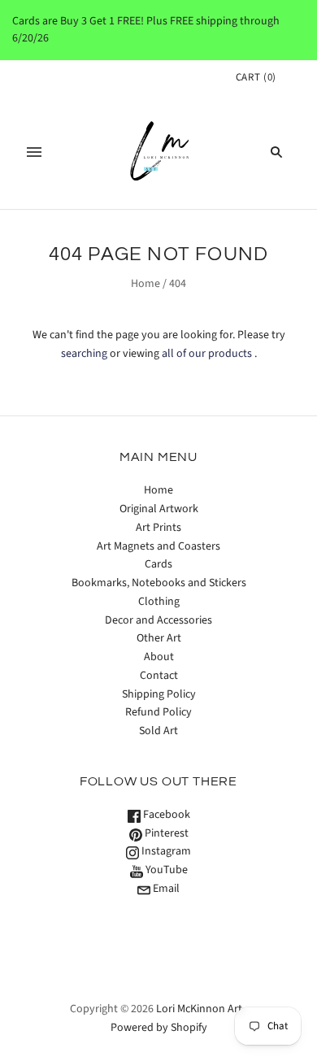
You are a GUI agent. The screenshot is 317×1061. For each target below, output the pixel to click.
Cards (158, 564)
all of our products (207, 354)
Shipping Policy (159, 694)
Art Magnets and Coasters (158, 546)
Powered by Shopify (159, 1028)
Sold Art (158, 731)
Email (165, 889)
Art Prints (158, 528)
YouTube (165, 870)
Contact (159, 675)
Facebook (165, 815)
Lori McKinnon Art (199, 1009)
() (256, 77)
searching (84, 354)
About (159, 657)
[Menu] (34, 152)
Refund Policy (158, 712)
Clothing (159, 602)
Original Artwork (158, 509)
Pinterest (165, 833)
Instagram (165, 851)
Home (145, 284)
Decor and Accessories (158, 620)
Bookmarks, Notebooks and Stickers (159, 583)
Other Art (159, 638)
